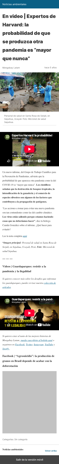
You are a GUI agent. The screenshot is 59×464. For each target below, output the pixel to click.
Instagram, (39, 344)
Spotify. (6, 348)
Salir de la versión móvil (29, 459)
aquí (25, 236)
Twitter (29, 344)
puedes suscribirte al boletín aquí (36, 340)
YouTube (49, 344)
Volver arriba (51, 451)
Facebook (20, 344)
